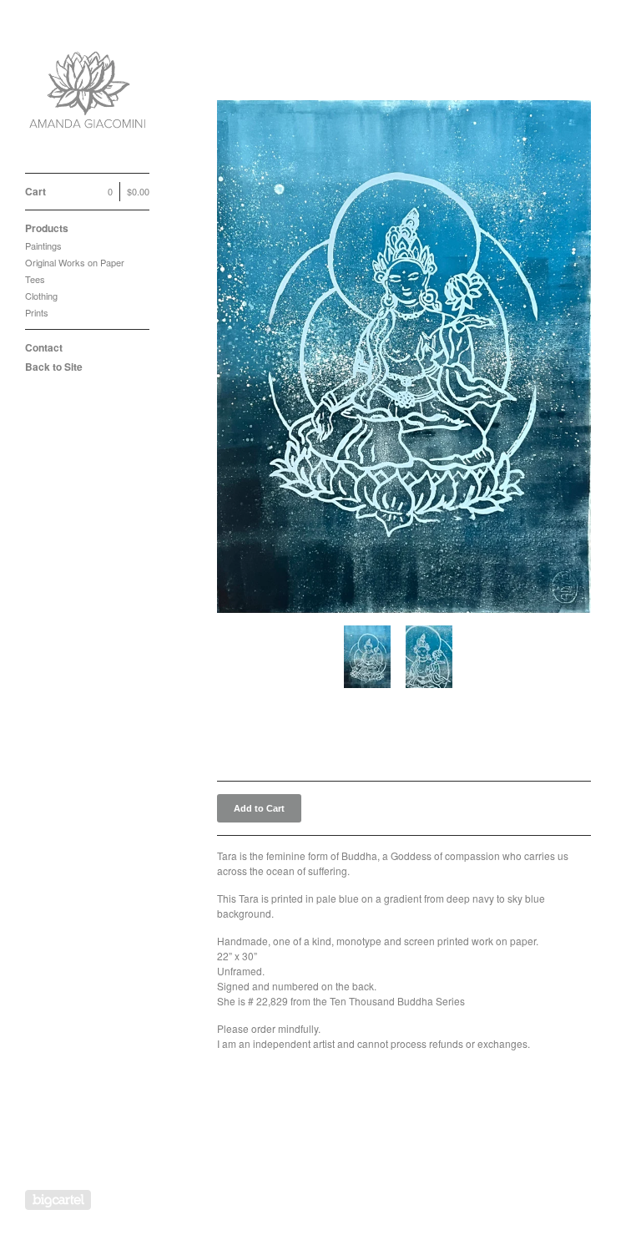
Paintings (43, 245)
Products (46, 227)
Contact (44, 347)
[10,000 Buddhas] (87, 96)
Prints (36, 312)
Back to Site (54, 366)
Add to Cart (259, 808)
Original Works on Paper (74, 262)
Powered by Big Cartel (58, 1200)
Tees (35, 279)
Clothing (41, 295)
